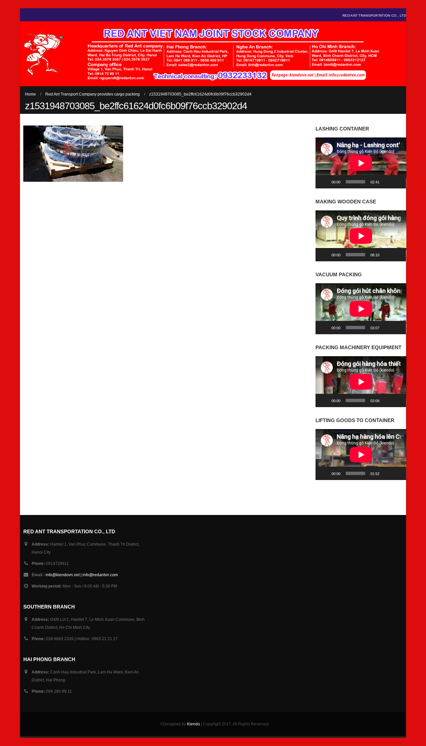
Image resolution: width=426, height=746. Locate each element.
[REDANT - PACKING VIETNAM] (43, 53)
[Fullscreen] (397, 181)
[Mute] (386, 181)
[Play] (324, 181)
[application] (361, 162)
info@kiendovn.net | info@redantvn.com (82, 575)
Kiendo (193, 724)
